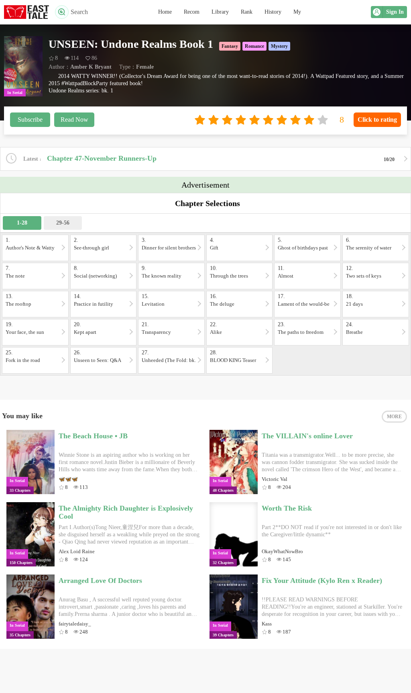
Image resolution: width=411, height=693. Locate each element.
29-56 (62, 223)
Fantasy (230, 46)
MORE (394, 416)
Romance (254, 46)
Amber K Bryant (91, 67)
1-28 (22, 223)
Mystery (279, 46)
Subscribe (30, 119)
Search (79, 11)
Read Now (74, 119)
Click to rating (377, 119)
